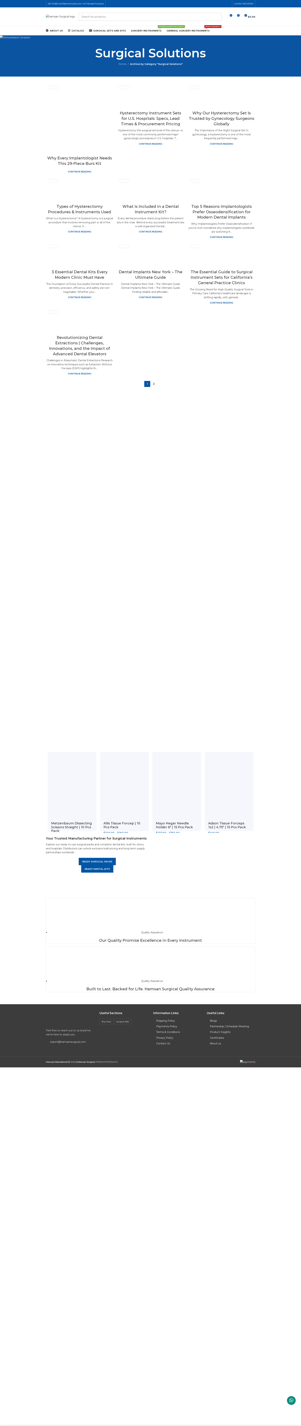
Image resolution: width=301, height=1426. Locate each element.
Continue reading (79, 171)
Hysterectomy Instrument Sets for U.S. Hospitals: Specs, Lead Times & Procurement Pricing (150, 118)
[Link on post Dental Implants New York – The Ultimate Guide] (150, 253)
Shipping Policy (165, 1020)
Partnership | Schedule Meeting (229, 1026)
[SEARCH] (218, 17)
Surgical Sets (122, 1021)
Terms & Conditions (168, 1032)
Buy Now (106, 1021)
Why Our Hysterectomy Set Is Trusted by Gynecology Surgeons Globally (221, 118)
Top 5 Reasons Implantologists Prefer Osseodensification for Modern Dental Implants (221, 212)
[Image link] (70, 1018)
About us (215, 1043)
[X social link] (219, 3)
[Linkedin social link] (228, 3)
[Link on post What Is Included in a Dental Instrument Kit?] (150, 188)
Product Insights (220, 1032)
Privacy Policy (164, 1037)
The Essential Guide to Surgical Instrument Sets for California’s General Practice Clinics (222, 277)
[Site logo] (60, 16)
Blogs (213, 1020)
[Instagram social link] (223, 3)
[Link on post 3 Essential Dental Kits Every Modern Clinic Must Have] (79, 253)
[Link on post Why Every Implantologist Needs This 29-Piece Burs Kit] (79, 117)
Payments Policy (166, 1026)
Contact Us (163, 1043)
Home (122, 64)
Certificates (217, 1037)
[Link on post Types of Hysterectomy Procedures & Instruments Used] (79, 188)
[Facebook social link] (214, 3)
